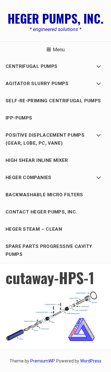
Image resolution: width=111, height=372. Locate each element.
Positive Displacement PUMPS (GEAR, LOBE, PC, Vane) (45, 139)
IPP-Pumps (19, 118)
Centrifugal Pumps (31, 66)
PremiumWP (42, 360)
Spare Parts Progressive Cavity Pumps (49, 250)
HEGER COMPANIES (28, 177)
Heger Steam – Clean (34, 229)
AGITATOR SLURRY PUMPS (37, 83)
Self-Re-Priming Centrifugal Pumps (53, 101)
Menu (59, 50)
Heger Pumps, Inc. (56, 18)
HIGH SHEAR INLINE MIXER (37, 160)
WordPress (90, 360)
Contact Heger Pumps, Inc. (41, 212)
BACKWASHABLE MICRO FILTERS (44, 195)
